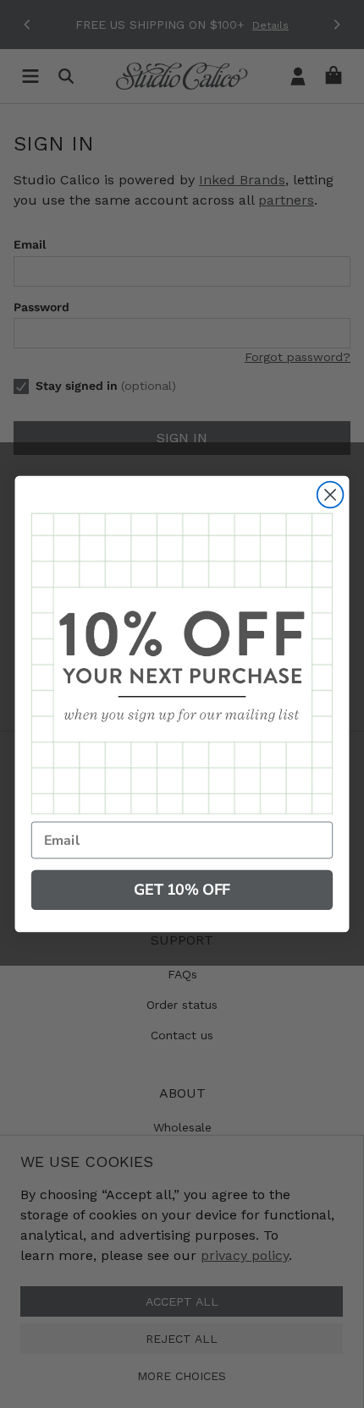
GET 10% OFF (182, 889)
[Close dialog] (330, 495)
